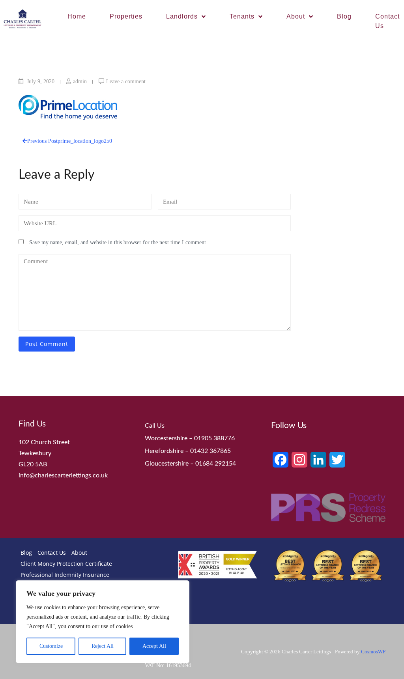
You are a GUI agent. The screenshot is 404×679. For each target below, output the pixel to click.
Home (76, 16)
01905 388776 (214, 438)
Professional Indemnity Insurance (65, 574)
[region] (102, 621)
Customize (51, 646)
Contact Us (51, 552)
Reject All (103, 646)
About (295, 16)
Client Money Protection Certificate (66, 563)
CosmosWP (373, 652)
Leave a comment (126, 81)
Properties (126, 16)
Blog (344, 16)
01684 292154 (215, 463)
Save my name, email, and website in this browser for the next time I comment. (118, 242)
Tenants (242, 16)
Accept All (154, 646)
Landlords (182, 16)
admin (80, 81)
